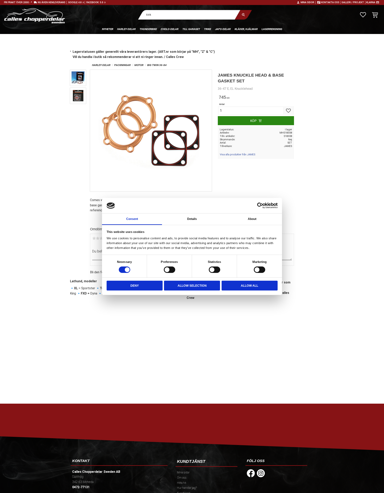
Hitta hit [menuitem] (181, 483)
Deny (134, 285)
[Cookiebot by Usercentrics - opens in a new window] (260, 206)
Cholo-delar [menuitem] (169, 29)
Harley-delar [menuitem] (126, 29)
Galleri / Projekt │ (354, 2)
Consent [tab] (132, 219)
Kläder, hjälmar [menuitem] (246, 29)
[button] (363, 15)
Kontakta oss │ (331, 2)
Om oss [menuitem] (181, 477)
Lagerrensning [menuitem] (272, 29)
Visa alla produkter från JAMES (237, 154)
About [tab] (252, 219)
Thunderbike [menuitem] (148, 29)
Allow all (249, 285)
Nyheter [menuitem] (107, 29)
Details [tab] (192, 219)
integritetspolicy (163, 439)
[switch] (169, 269)
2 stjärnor (97, 238)
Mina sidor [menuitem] (183, 472)
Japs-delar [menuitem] (223, 29)
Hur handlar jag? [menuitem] (187, 488)
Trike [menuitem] (207, 29)
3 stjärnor (101, 238)
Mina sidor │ (308, 2)
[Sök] (243, 14)
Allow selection (192, 285)
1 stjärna (94, 238)
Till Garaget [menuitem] (191, 29)
